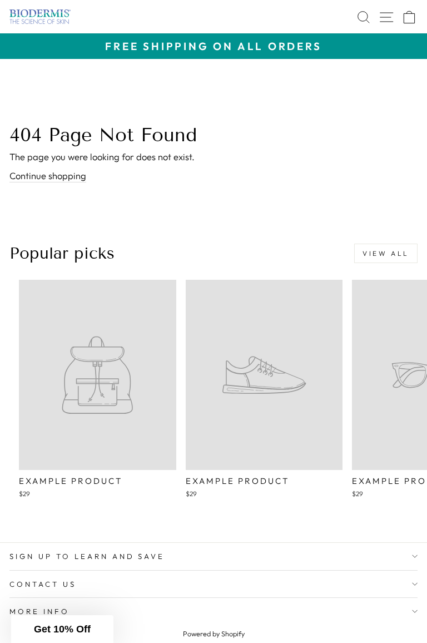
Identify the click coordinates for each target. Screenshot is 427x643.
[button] (62, 629)
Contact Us (42, 584)
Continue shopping (47, 175)
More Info (39, 611)
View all (386, 253)
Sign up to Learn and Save (87, 556)
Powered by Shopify (214, 633)
